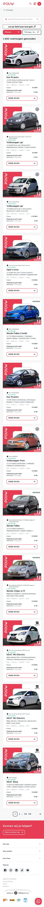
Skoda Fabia (13, 526)
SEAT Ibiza (12, 782)
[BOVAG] (12, 900)
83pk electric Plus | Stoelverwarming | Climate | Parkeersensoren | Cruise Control (21, 660)
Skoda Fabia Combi (17, 333)
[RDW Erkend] (5, 900)
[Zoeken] (37, 19)
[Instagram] (10, 870)
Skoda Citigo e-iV (16, 591)
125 (29, 814)
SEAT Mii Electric (16, 655)
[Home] (8, 4)
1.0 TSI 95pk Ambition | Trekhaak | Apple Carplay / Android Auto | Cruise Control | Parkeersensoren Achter (21, 338)
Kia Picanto (13, 77)
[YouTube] (27, 870)
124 (25, 814)
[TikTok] (22, 870)
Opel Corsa (12, 270)
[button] (40, 814)
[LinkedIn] (16, 870)
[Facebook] (5, 870)
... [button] (22, 814)
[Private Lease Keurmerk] (25, 900)
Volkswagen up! (15, 142)
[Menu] (39, 4)
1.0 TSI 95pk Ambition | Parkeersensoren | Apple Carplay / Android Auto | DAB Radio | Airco (20, 531)
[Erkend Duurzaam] (19, 900)
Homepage (9, 10)
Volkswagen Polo (16, 461)
